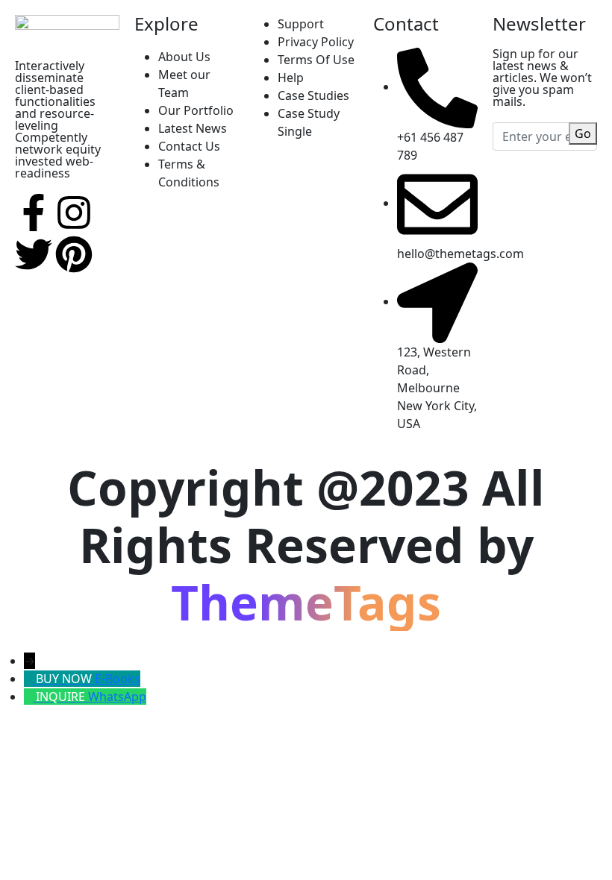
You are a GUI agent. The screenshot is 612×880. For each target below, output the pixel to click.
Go (583, 133)
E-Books (117, 678)
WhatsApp (117, 696)
